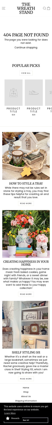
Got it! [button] (26, 420)
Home (26, 387)
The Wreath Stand (26, 8)
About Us (26, 396)
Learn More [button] (10, 413)
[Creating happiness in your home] (26, 234)
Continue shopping (26, 47)
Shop (26, 392)
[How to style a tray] (26, 156)
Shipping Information (26, 400)
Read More (26, 203)
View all (26, 73)
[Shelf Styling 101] (26, 325)
